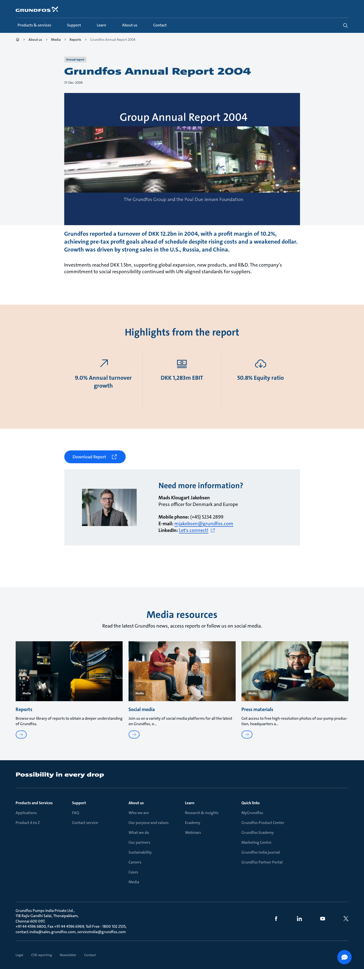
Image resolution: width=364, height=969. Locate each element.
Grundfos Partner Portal (262, 862)
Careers (135, 862)
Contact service (85, 822)
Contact (90, 955)
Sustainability (140, 852)
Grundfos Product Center (262, 822)
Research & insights (202, 812)
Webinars (193, 832)
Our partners (139, 842)
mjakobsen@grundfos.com (203, 523)
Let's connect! (193, 530)
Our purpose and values (149, 822)
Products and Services (34, 802)
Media (134, 882)
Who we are (139, 812)
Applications (26, 812)
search (345, 25)
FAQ (75, 812)
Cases (133, 872)
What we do (139, 832)
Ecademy (192, 822)
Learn (189, 802)
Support (79, 802)
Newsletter (68, 955)
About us (136, 802)
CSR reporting (41, 955)
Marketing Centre (256, 842)
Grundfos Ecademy (257, 832)
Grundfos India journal (260, 852)
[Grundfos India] (18, 40)
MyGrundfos (252, 812)
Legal (19, 955)
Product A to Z (28, 822)
